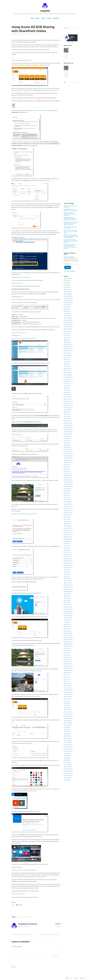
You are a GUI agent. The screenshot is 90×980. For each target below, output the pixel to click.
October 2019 (67, 458)
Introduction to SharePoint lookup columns (49, 935)
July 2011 (66, 674)
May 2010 (66, 705)
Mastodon (14, 966)
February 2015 (67, 580)
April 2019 (66, 471)
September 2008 (67, 749)
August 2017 (66, 515)
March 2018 (66, 499)
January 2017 (66, 530)
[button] (66, 53)
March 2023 (66, 368)
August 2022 (66, 383)
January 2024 (66, 346)
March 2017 (66, 526)
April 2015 (66, 576)
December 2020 (67, 427)
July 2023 (66, 359)
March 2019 (66, 473)
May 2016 (66, 547)
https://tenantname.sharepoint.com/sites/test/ (40, 110)
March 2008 (66, 762)
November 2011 (67, 666)
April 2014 (66, 602)
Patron (43, 18)
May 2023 (66, 364)
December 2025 (67, 296)
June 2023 (66, 361)
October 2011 (67, 668)
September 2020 (67, 434)
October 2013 (67, 615)
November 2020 (67, 429)
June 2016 (66, 545)
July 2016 (66, 543)
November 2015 (67, 561)
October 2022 (67, 379)
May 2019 (66, 469)
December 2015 (67, 558)
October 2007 (67, 773)
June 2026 (66, 283)
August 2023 (66, 357)
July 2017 (66, 517)
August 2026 (66, 278)
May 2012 (66, 652)
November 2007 (67, 771)
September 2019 (67, 460)
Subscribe (68, 267)
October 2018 (67, 484)
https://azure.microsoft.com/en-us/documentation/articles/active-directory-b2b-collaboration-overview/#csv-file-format (36, 299)
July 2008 (66, 753)
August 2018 (66, 488)
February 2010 (67, 712)
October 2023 (67, 353)
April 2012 (66, 655)
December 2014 (67, 585)
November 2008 (67, 744)
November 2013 (67, 613)
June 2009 (66, 729)
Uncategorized (16, 34)
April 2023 (66, 366)
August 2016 (66, 541)
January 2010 (66, 714)
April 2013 (66, 628)
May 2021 (66, 416)
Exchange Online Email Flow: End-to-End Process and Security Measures (71, 241)
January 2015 (66, 582)
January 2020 (66, 451)
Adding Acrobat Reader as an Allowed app (70, 206)
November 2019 (67, 455)
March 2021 (66, 420)
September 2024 (67, 329)
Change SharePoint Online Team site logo (21, 935)
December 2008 (67, 742)
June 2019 (66, 466)
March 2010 (66, 709)
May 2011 (66, 679)
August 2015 (66, 567)
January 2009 (66, 740)
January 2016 (66, 556)
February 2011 (67, 685)
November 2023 (67, 350)
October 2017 (67, 510)
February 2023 (67, 370)
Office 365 (23, 917)
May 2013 (66, 626)
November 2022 (67, 377)
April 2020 (66, 445)
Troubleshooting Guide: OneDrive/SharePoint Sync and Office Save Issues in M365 (70, 219)
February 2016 (67, 554)
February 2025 (67, 318)
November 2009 (67, 718)
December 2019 (67, 453)
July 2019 (66, 464)
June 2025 (66, 309)
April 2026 (66, 287)
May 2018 (66, 495)
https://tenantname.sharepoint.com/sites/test (40, 88)
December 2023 (67, 348)
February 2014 (67, 607)
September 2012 (67, 644)
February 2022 (67, 396)
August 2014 (66, 593)
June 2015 (66, 572)
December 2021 (67, 401)
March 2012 (66, 657)
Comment (56, 956)
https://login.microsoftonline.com (53, 788)
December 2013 (67, 611)
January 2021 (66, 425)
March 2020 (66, 447)
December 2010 (67, 690)
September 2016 (67, 539)
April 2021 (66, 418)
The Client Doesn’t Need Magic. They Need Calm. (70, 227)
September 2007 (67, 775)
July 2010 (66, 701)
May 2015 (66, 574)
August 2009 (66, 725)
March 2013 (66, 631)
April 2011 (66, 681)
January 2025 (66, 320)
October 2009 (67, 720)
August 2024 (66, 331)
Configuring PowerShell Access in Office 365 (21, 277)
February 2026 (67, 291)
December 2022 (67, 375)
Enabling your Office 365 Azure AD (19, 332)
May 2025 (66, 311)
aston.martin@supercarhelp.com (52, 90)
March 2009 (66, 736)
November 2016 (67, 534)
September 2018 (67, 486)
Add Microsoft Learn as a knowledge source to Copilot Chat (71, 209)
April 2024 (66, 339)
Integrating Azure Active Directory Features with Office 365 (24, 338)
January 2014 (66, 609)
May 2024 (66, 337)
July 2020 (66, 438)
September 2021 (67, 407)
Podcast (49, 18)
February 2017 (67, 528)
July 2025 (66, 307)
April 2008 (66, 760)
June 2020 (66, 440)
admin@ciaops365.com (28, 90)
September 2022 (67, 381)
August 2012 (66, 646)
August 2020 (66, 436)
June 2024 (66, 335)
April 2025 (66, 313)
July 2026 (66, 280)
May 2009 (66, 731)
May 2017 (66, 521)
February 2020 (67, 449)
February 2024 (67, 344)
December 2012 (67, 637)
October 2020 (67, 431)
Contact (37, 18)
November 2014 (67, 587)
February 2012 (67, 659)
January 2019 (66, 477)
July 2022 (66, 385)
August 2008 (66, 751)
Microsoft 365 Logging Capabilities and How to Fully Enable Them (70, 214)
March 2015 (66, 578)
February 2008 (67, 764)
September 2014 (67, 591)
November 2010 (67, 692)
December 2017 (67, 506)
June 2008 (66, 755)
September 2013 (67, 617)
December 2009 (67, 716)
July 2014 (66, 596)
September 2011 (67, 670)
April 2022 (66, 392)
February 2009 (67, 738)
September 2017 (67, 512)
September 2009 (67, 723)
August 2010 (66, 698)
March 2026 (66, 289)
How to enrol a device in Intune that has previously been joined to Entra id (71, 231)
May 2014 (66, 600)
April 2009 (66, 733)
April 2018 (66, 497)
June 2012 (66, 650)
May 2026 (66, 285)
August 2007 (66, 777)
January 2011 (66, 688)
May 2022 (66, 390)
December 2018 (67, 480)
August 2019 (66, 462)
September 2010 (67, 696)
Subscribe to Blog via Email (69, 253)
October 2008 (67, 747)
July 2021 (66, 412)
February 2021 (67, 423)
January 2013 (66, 635)
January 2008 (66, 766)
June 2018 (66, 493)
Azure (18, 917)
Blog (32, 18)
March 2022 (66, 394)
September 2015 (67, 565)
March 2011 (66, 683)
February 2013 (67, 633)
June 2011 (66, 677)
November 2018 (67, 482)
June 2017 (66, 519)
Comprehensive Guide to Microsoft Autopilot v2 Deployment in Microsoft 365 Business (71, 223)
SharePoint (29, 917)
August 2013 (66, 620)
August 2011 (66, 672)
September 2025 (67, 302)
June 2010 (66, 703)
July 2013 (66, 622)
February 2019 (67, 475)
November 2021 (67, 403)
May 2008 (66, 758)
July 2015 (66, 569)
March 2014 (66, 604)
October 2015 (67, 563)
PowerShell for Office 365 (17, 283)
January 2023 (66, 372)
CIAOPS (45, 10)
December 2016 (67, 532)
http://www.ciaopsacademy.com (18, 893)
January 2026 (66, 294)
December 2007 (67, 768)
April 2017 (66, 523)
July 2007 (66, 779)
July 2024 (66, 333)
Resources (56, 18)
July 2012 (66, 648)
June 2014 (66, 598)
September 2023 (67, 355)
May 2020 (66, 442)
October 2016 (67, 536)
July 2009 (66, 727)
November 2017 (67, 508)
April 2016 (66, 550)
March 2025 (66, 315)
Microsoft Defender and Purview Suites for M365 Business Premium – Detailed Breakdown (71, 236)
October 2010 (67, 694)
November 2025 (67, 298)
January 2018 (66, 504)
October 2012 (67, 642)
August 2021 (66, 410)
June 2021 (66, 414)
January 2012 (66, 661)
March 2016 (66, 552)
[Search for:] (71, 27)
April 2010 (66, 707)
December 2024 (67, 322)
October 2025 (67, 300)
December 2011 (67, 663)
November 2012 (67, 639)
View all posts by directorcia (24, 926)
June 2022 (66, 388)
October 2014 (67, 589)
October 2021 (67, 405)
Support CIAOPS (70, 42)
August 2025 (66, 304)
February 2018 (67, 501)
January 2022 (66, 399)
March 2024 (66, 342)
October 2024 (67, 326)
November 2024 (67, 324)
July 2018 (66, 491)
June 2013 (66, 624)
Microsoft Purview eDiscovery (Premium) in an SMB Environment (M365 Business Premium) (70, 246)
